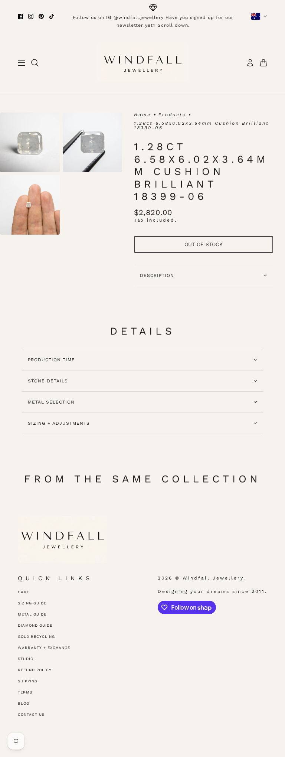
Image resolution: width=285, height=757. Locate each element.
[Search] (35, 62)
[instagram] (31, 16)
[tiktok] (52, 16)
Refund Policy (35, 670)
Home (142, 114)
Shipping (27, 681)
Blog (23, 703)
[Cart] (263, 62)
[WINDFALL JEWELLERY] (143, 62)
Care (23, 592)
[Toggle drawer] (21, 63)
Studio (25, 659)
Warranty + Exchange (44, 648)
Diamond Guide (35, 625)
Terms (25, 692)
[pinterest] (41, 16)
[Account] (250, 62)
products (172, 114)
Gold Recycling (36, 636)
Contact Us (31, 714)
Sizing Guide (32, 603)
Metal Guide (32, 614)
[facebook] (20, 16)
